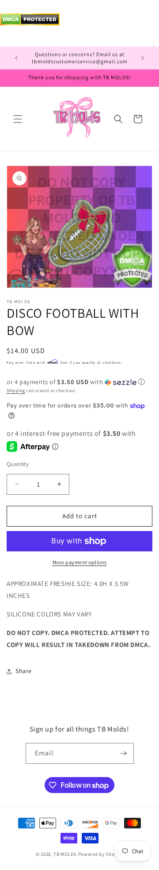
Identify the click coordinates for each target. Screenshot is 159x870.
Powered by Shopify (101, 854)
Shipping (16, 390)
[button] (17, 119)
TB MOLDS (65, 854)
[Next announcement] (142, 58)
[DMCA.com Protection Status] (30, 23)
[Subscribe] (123, 753)
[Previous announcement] (16, 58)
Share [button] (23, 671)
